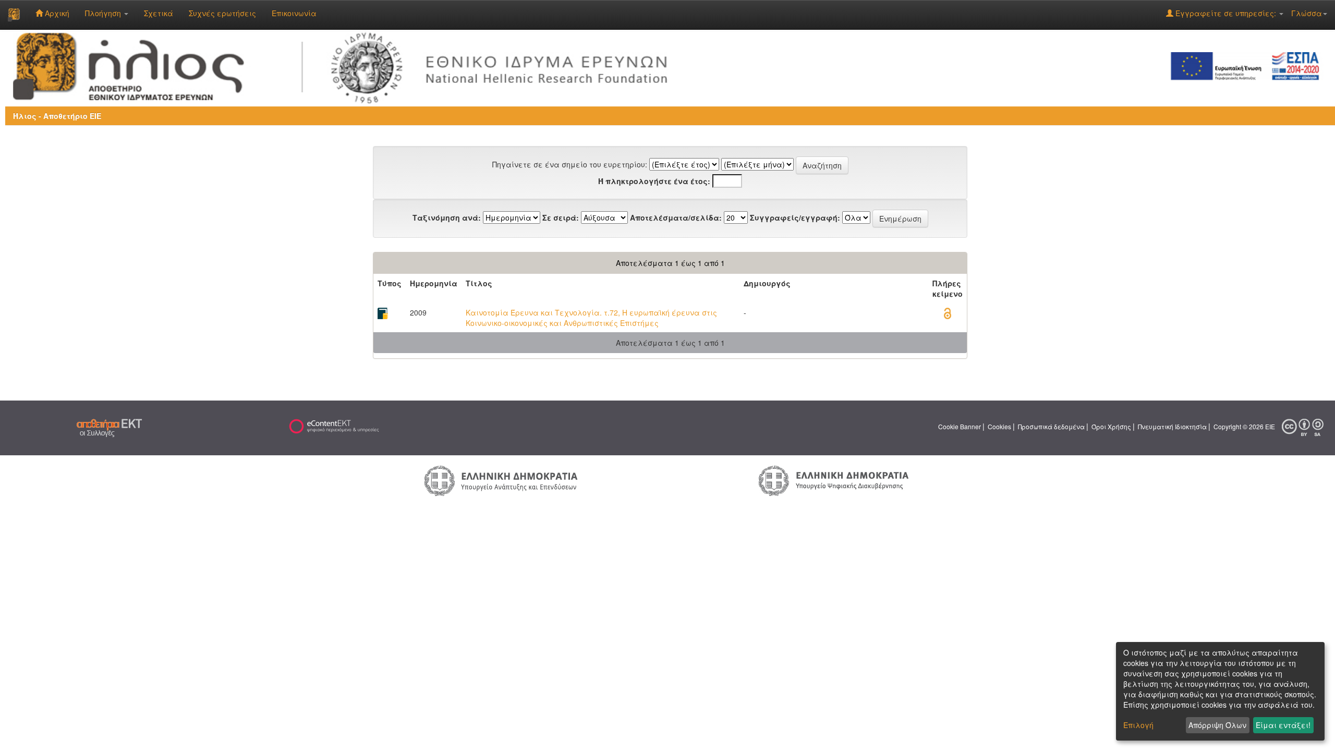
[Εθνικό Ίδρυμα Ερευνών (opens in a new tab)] (503, 65)
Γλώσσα (1306, 13)
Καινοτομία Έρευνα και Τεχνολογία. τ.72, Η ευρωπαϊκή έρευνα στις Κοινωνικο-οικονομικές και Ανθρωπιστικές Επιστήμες (591, 317)
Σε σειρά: (560, 217)
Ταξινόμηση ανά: (446, 217)
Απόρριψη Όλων (1217, 725)
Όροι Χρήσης (1111, 426)
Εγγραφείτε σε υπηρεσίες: (1225, 13)
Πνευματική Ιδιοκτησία (1172, 426)
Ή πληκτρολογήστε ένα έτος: (654, 181)
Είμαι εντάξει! (1283, 725)
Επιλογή (1138, 725)
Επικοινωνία (294, 13)
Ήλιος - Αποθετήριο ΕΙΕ (57, 116)
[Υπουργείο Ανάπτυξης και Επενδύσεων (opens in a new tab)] (501, 480)
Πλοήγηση (104, 13)
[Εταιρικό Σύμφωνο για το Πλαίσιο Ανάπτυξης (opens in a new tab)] (1248, 65)
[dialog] (1220, 691)
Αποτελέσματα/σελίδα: (676, 217)
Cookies (999, 426)
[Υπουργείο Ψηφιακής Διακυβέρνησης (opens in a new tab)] (833, 480)
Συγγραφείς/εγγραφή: (795, 217)
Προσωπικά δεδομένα (1051, 426)
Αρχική (56, 13)
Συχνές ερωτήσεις (222, 13)
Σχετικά (158, 13)
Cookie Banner (959, 426)
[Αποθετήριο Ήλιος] (14, 14)
